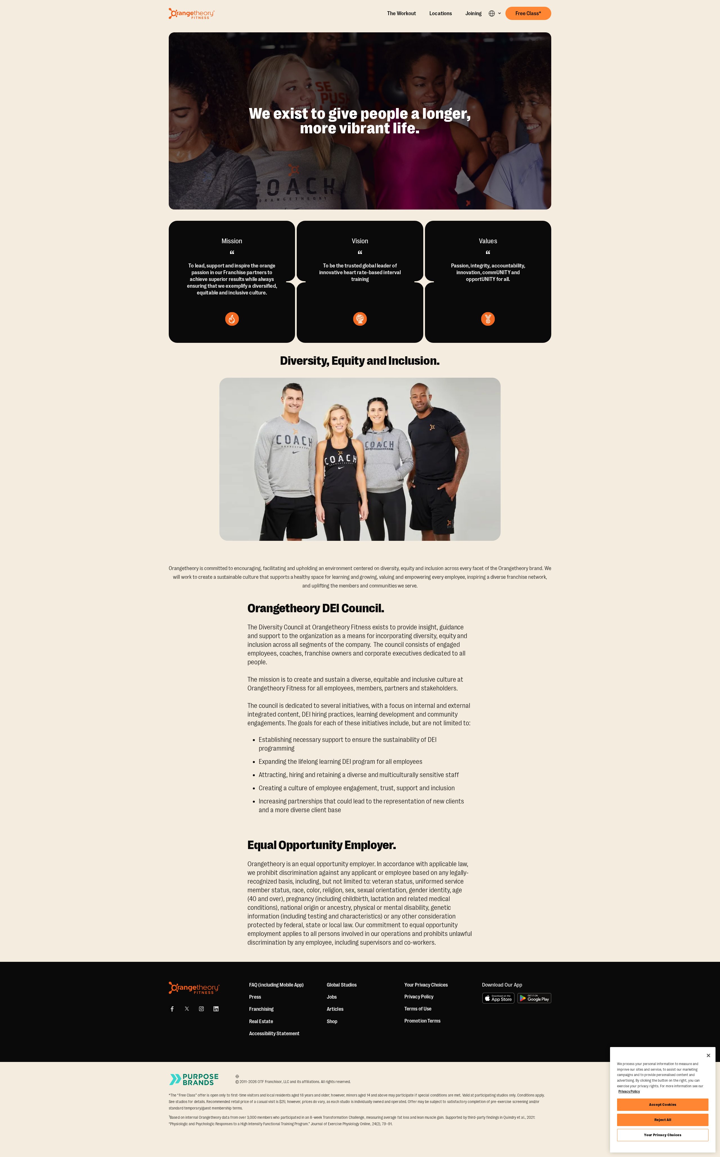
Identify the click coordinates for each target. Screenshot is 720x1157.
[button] (494, 13)
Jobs (332, 997)
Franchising (261, 1009)
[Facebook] (172, 1008)
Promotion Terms (422, 1021)
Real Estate (261, 1021)
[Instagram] (201, 1008)
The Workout (401, 13)
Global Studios (342, 985)
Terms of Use (417, 1009)
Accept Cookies (662, 1104)
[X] (186, 1008)
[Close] (708, 1055)
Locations (440, 13)
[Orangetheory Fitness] (194, 988)
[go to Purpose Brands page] (194, 1079)
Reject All (662, 1120)
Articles (335, 1009)
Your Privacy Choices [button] (426, 985)
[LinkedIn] (216, 1008)
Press (255, 997)
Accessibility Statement (274, 1033)
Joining (473, 13)
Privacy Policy (418, 997)
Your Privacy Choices (662, 1135)
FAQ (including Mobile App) (276, 985)
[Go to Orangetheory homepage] (192, 13)
